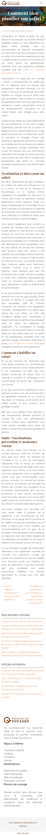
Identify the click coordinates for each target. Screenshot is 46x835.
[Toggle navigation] (41, 3)
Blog (5, 31)
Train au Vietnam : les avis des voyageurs (22, 621)
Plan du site (23, 833)
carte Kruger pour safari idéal (23, 343)
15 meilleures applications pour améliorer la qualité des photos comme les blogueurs (33, 594)
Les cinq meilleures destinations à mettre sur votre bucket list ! (12, 593)
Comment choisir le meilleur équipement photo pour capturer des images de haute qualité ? (23, 644)
